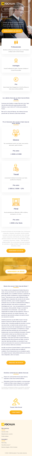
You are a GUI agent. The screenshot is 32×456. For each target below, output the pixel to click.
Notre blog (3, 442)
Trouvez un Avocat (16, 362)
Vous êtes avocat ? (5, 445)
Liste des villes (4, 431)
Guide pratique (4, 436)
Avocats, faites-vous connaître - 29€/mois (13, 9)
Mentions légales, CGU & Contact (9, 447)
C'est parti (16, 412)
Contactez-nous (12, 388)
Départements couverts (7, 434)
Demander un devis (12, 31)
